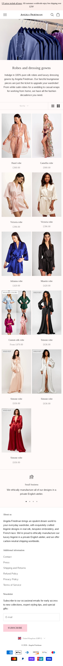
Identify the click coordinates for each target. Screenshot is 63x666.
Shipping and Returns (14, 568)
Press (6, 562)
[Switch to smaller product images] (58, 106)
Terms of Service (12, 585)
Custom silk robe (16, 340)
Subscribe (15, 628)
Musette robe (46, 281)
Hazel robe (16, 163)
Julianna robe (16, 281)
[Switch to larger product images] (52, 106)
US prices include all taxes (12, 3)
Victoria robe (16, 222)
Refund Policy (10, 573)
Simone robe (46, 340)
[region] (31, 485)
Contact (7, 556)
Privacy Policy (10, 579)
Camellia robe (46, 163)
